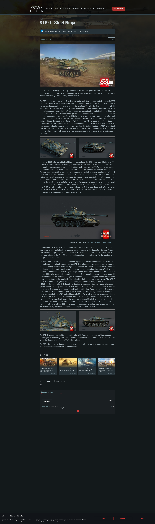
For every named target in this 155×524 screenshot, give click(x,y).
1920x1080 (101, 242)
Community (88, 9)
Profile (112, 39)
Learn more (77, 521)
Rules (110, 400)
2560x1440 (111, 242)
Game (48, 9)
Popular (47, 402)
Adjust (142, 518)
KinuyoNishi (44, 406)
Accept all (122, 518)
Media (57, 9)
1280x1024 (91, 242)
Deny (103, 518)
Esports (99, 9)
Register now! (118, 9)
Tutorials (66, 9)
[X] (41, 385)
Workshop (75, 9)
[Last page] (96, 411)
